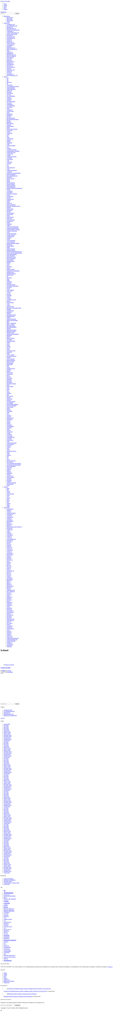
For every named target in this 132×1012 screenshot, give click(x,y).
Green (8, 495)
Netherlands (11, 590)
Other (9, 58)
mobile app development (13, 334)
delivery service (10, 178)
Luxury (8, 305)
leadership (9, 295)
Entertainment (11, 38)
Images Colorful (11, 269)
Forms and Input (11, 220)
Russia (9, 609)
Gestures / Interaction (12, 231)
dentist (8, 180)
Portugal (9, 605)
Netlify (8, 342)
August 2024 (7, 757)
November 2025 (8, 736)
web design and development (14, 465)
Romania (9, 608)
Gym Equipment (11, 242)
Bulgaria (9, 528)
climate (8, 141)
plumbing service (11, 368)
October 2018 (7, 853)
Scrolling (9, 393)
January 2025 (7, 750)
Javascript (9, 287)
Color (6, 487)
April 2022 (6, 795)
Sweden (9, 627)
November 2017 (8, 868)
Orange (8, 498)
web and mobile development (14, 463)
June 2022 (6, 793)
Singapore (10, 615)
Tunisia (9, 634)
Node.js (8, 346)
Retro (8, 385)
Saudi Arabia (10, 612)
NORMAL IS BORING (10, 880)
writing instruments (11, 482)
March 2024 (7, 764)
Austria (9, 518)
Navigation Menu (11, 341)
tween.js (9, 430)
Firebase (9, 207)
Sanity (8, 389)
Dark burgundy (10, 493)
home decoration (11, 255)
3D (7, 79)
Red (8, 502)
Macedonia (10, 579)
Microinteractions (11, 326)
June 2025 (6, 743)
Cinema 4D (9, 133)
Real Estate (9, 378)
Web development (11, 466)
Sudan (9, 624)
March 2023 (7, 780)
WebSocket (9, 473)
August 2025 (7, 740)
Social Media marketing (12, 404)
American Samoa (11, 513)
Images (8, 268)
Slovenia (9, 617)
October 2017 (7, 870)
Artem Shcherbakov (8, 878)
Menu (8, 321)
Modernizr (9, 335)
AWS (8, 112)
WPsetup (9, 481)
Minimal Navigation (11, 330)
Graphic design (10, 236)
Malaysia (9, 580)
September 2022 (8, 788)
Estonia (9, 544)
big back (9, 116)
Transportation (10, 426)
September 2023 (8, 772)
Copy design (10, 159)
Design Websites (11, 184)
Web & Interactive (12, 75)
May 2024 (6, 761)
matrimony (9, 312)
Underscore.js (10, 440)
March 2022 (7, 797)
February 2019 (7, 848)
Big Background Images (12, 119)
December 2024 (7, 751)
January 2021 (7, 816)
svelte (8, 412)
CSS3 (8, 169)
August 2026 (7, 724)
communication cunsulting (13, 151)
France (9, 547)
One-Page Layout (11, 350)
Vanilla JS (9, 445)
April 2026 (6, 729)
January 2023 (7, 783)
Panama (9, 598)
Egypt (9, 543)
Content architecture (11, 156)
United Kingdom (12, 639)
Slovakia (9, 616)
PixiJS (8, 367)
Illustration (9, 266)
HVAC (8, 264)
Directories (10, 35)
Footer (8, 215)
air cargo (9, 94)
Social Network (11, 67)
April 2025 (6, 746)
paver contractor (11, 359)
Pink (8, 499)
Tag (5, 76)
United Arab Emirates (13, 638)
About (5, 6)
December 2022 (7, 784)
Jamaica (9, 566)
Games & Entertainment (12, 226)
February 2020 (7, 831)
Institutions (9, 281)
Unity (8, 441)
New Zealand (11, 591)
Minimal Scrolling (11, 331)
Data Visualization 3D (12, 175)
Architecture (11, 24)
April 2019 (6, 845)
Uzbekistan (10, 643)
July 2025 (6, 742)
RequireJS (9, 381)
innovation (9, 277)
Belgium (9, 524)
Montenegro (10, 586)
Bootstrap (9, 122)
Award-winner (10, 111)
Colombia (9, 533)
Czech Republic (11, 539)
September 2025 (8, 739)
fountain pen (10, 221)
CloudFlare (9, 142)
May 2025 (6, 744)
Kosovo (9, 573)
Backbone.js (10, 114)
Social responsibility (11, 405)
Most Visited (10, 20)
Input (8, 279)
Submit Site (3, 12)
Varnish (8, 447)
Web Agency (10, 462)
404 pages (9, 82)
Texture (8, 420)
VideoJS (9, 455)
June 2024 (6, 760)
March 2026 (7, 731)
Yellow (8, 506)
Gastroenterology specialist (13, 229)
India (9, 558)
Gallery (5, 5)
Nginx (8, 345)
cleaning (9, 140)
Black (8, 488)
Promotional (10, 64)
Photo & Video (10, 361)
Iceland (9, 557)
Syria (8, 630)
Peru (8, 601)
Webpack (9, 471)
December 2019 (7, 834)
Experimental (10, 196)
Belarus (9, 522)
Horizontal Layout (11, 257)
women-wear (10, 476)
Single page (9, 398)
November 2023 (8, 769)
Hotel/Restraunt (10, 261)
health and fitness (11, 250)
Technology (11, 69)
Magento (9, 309)
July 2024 (6, 758)
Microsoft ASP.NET (11, 327)
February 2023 (7, 782)
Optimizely (9, 352)
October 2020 (7, 820)
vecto (8, 448)
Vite (8, 456)
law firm (9, 294)
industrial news (10, 272)
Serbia (9, 613)
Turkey (9, 635)
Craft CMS (9, 162)
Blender (9, 120)
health (8, 247)
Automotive (9, 109)
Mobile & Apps (11, 54)
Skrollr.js (9, 400)
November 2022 (8, 786)
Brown (8, 491)
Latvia (9, 576)
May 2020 (6, 827)
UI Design (9, 438)
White (8, 504)
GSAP (8, 239)
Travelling (9, 427)
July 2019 (6, 841)
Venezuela (10, 645)
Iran (8, 561)
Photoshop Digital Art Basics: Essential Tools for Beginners (18, 996)
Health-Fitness (11, 47)
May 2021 (6, 810)
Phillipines (10, 602)
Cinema (8, 131)
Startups (9, 409)
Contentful (9, 158)
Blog (5, 8)
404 (8, 81)
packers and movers (11, 356)
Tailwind (9, 416)
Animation (9, 98)
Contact (5, 9)
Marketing (10, 53)
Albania (9, 510)
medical (8, 317)
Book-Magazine (11, 28)
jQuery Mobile (10, 290)
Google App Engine (11, 233)
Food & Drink (11, 43)
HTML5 (9, 262)
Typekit (8, 433)
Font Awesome (10, 213)
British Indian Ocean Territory (14, 526)
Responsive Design (11, 383)
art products (9, 107)
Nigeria (9, 593)
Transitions (9, 425)
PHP (8, 365)
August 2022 (7, 790)
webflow (9, 469)
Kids (8, 50)
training (8, 423)
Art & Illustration (12, 25)
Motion (8, 337)
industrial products (11, 273)
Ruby (8, 387)
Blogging (10, 27)
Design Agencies (12, 34)
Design (8, 181)
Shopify (9, 397)
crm (8, 164)
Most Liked (9, 19)
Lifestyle (9, 52)
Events (9, 39)
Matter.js (9, 313)
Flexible (9, 211)
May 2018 (6, 860)
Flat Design (9, 210)
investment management (12, 286)
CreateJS (9, 163)
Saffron (8, 503)
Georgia (9, 548)
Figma (8, 202)
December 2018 (7, 850)
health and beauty (11, 248)
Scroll (8, 392)
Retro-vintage (10, 386)
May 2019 (6, 843)
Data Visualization (11, 174)
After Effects (10, 93)
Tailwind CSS (10, 418)
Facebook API (10, 199)
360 (8, 78)
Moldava (9, 584)
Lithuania (9, 577)
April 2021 (6, 812)
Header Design (10, 246)
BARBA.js (9, 115)
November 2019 (8, 835)
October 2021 (7, 804)
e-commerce (10, 191)
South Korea (10, 620)
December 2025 (7, 735)
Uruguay (9, 642)
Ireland (9, 562)
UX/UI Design (10, 444)
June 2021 (6, 809)
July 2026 (6, 725)
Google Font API (11, 235)
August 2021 (7, 806)
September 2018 (8, 854)
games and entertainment (13, 228)
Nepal (9, 588)
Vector (8, 449)
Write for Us (7, 979)
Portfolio (10, 63)
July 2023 (6, 775)
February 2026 (7, 732)
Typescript (9, 434)
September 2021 (8, 805)
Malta (8, 582)
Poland (9, 604)
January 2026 (7, 733)
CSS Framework (11, 167)
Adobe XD (9, 90)
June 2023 (6, 776)
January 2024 (7, 766)
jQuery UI (9, 291)
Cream (8, 492)
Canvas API (10, 130)
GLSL (8, 232)
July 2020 (6, 824)
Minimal (9, 328)
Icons (8, 265)
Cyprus (9, 537)
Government (10, 45)
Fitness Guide (10, 209)
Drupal (8, 189)
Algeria (9, 511)
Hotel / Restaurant (12, 49)
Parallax (9, 357)
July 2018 (6, 857)
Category (6, 23)
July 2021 (6, 808)
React (8, 375)
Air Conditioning (11, 96)
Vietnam (9, 646)
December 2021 (7, 801)
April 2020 (6, 828)
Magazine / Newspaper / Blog (14, 308)
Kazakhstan (10, 570)
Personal (9, 60)
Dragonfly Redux (8, 881)
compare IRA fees (11, 152)
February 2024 (7, 765)
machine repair (10, 306)
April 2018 (6, 861)
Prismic (8, 371)
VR (7, 458)
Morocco (9, 587)
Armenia (9, 515)
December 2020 (7, 817)
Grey (8, 496)
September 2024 (8, 755)
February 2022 (7, 798)
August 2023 (7, 773)
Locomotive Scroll (11, 299)
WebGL (9, 470)
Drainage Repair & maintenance (14, 188)
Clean (8, 137)
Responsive (9, 382)
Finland (9, 546)
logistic (8, 301)
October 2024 (7, 754)
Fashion (9, 41)
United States (11, 641)
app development (11, 101)
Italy (9, 565)
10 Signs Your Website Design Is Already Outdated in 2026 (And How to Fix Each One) (25, 991)
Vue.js (8, 459)
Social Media (10, 403)
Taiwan (9, 631)
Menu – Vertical (10, 324)
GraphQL (9, 237)
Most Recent (7, 16)
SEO (8, 394)
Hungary (9, 555)
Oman (9, 595)
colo (8, 147)
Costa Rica (10, 535)
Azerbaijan (10, 520)
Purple (8, 500)
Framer (8, 222)
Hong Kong (10, 554)
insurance (9, 283)
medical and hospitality (12, 320)
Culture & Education (13, 32)
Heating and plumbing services (14, 251)
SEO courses (10, 396)
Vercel (8, 452)
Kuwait (9, 575)
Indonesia (10, 559)
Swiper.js (9, 415)
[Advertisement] (38, 658)
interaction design (11, 284)
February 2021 (7, 815)
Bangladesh (10, 521)
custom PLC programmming (13, 173)
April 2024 (6, 762)
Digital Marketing (11, 186)
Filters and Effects (11, 204)
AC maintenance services (13, 86)
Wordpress (9, 480)
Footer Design (10, 217)
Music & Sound (11, 56)
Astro (8, 108)
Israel (8, 564)
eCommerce (11, 36)
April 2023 (6, 779)
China (9, 532)
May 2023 (6, 777)
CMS (8, 144)
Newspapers (10, 57)
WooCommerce (10, 477)
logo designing (10, 302)
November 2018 (8, 852)
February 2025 (7, 748)
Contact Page (10, 153)
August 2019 (7, 839)
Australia (10, 517)
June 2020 (6, 826)
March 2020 (7, 830)
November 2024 (8, 753)
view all (2, 718)
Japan (9, 568)
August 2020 (7, 823)
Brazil (9, 525)
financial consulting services (13, 206)
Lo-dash (9, 298)
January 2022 (7, 799)
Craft (8, 160)
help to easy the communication (14, 253)
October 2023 (7, 771)
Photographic (10, 363)
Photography (10, 61)
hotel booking (10, 259)
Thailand (9, 632)
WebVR (9, 474)
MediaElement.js (11, 316)
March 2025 (7, 747)
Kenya (9, 572)
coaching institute (11, 145)
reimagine (9, 379)
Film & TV (10, 42)
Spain (9, 621)
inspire (8, 280)
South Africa (10, 619)
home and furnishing (12, 254)
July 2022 (6, 791)
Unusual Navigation (11, 442)
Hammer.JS (9, 244)
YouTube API (10, 484)
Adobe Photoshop (11, 89)
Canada (10, 529)
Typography (10, 74)
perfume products (11, 360)
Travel (9, 72)
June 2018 (6, 859)
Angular (9, 97)
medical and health (11, 319)
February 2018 (7, 864)
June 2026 (6, 726)
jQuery (8, 288)
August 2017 (7, 872)
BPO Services (10, 123)
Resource (10, 65)
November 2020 (8, 819)
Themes (9, 71)
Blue (8, 489)
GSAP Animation (11, 240)
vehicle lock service (11, 451)
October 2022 (7, 787)
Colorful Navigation (11, 149)
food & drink (10, 214)
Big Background (11, 118)
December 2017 (7, 867)
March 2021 (7, 813)
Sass (8, 390)
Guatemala (10, 553)
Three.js (9, 422)
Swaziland (10, 626)
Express (9, 198)
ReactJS (9, 376)
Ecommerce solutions (12, 193)
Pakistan (9, 597)
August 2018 (7, 856)
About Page (9, 85)
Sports (9, 68)
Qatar (8, 606)
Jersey (9, 569)
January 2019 (7, 849)
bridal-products (10, 126)
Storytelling (9, 411)
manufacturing (10, 310)
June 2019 (6, 842)
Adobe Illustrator (11, 87)
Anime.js (9, 100)
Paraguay (9, 599)
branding (9, 125)
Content (9, 155)
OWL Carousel (10, 354)
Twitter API (9, 431)
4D (7, 83)
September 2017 (8, 871)
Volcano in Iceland (5, 667)
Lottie (8, 303)
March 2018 (7, 863)
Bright (8, 127)
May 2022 (6, 794)
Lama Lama (6, 884)
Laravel (8, 292)
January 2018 (7, 865)
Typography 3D (10, 437)
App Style (9, 103)
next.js (8, 343)
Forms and (9, 218)
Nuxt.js (8, 348)
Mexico (9, 583)
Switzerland (10, 628)
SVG (8, 414)
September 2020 (8, 821)
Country (6, 507)
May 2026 (6, 728)
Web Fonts (9, 467)
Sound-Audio (10, 407)
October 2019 (7, 837)
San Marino (10, 610)
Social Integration (11, 401)
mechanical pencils (11, 314)
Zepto (8, 485)
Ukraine (10, 637)
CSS (8, 166)
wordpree (9, 478)
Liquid (8, 297)
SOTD (8, 21)
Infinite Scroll (10, 275)
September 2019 (8, 838)
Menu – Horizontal (11, 323)
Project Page (10, 372)
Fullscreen (9, 224)
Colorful (9, 148)
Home (5, 4)
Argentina (10, 514)
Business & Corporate (13, 30)
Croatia (9, 536)
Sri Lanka (9, 623)
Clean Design (10, 138)
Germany (10, 550)
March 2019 (7, 846)
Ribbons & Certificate (9, 981)
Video (8, 454)
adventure (9, 92)
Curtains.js (9, 171)
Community (10, 31)
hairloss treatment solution (13, 243)
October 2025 (7, 737)
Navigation (9, 339)
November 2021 (8, 802)
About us (110, 966)
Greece (9, 551)
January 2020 (7, 832)
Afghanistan (10, 509)
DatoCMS (9, 177)
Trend (8, 429)
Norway (9, 594)
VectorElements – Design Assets (11, 882)
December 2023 (7, 768)
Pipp (3, 670)
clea (8, 136)
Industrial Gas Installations (13, 270)
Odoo (8, 349)
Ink (7, 276)
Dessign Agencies (11, 185)
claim (8, 134)
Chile (8, 531)
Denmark (10, 540)
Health (9, 46)
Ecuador (9, 542)
